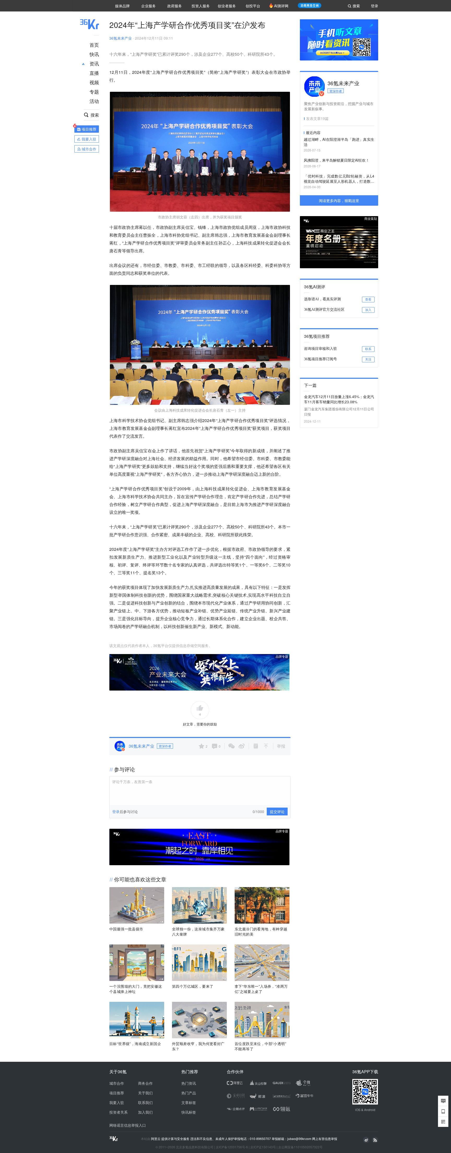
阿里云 (156, 1138)
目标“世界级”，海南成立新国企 (135, 1043)
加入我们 (145, 1112)
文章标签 (188, 1102)
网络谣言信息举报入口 (127, 1125)
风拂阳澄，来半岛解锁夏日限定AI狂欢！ (336, 160)
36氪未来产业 (120, 38)
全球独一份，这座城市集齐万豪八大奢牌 (198, 931)
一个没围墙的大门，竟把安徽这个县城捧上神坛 (135, 989)
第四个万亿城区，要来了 (192, 986)
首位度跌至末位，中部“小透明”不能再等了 (260, 1046)
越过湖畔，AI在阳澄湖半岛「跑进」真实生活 (339, 142)
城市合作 (116, 1083)
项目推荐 (116, 1092)
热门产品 (188, 1092)
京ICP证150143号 (263, 1147)
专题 (94, 91)
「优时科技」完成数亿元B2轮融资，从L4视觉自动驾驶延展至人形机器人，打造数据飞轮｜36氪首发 (339, 179)
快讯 (94, 54)
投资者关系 (118, 1112)
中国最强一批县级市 (126, 928)
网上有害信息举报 (324, 1138)
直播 (94, 72)
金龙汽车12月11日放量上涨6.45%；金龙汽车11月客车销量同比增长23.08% (339, 399)
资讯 (94, 63)
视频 (94, 82)
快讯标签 (188, 1112)
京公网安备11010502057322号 (300, 1147)
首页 (94, 44)
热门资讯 (188, 1083)
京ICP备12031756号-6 (232, 1147)
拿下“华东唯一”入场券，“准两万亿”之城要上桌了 (261, 989)
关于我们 (145, 1092)
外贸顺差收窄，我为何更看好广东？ (198, 1046)
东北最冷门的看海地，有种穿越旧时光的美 (261, 931)
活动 (94, 100)
